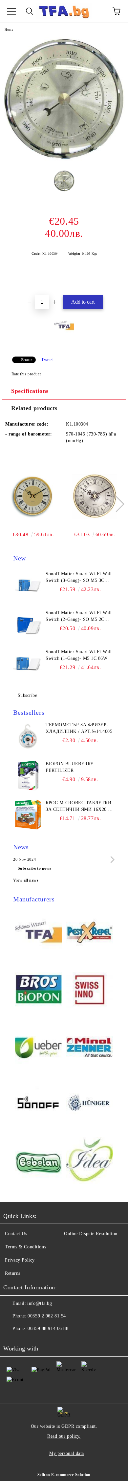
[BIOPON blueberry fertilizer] (28, 775)
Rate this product (26, 374)
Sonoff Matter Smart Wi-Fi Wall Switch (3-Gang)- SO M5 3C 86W (79, 577)
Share (26, 360)
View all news (25, 880)
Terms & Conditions (25, 1246)
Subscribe (27, 695)
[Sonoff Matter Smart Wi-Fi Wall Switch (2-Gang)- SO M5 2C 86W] (28, 624)
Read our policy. (64, 1436)
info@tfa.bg (39, 1303)
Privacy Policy (20, 1260)
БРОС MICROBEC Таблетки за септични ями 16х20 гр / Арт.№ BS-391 (80, 806)
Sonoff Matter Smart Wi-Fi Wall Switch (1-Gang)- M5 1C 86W (79, 655)
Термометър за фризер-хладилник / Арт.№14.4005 (79, 728)
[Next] (116, 504)
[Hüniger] (89, 1104)
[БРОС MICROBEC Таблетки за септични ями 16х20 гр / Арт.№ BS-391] (28, 814)
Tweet (47, 359)
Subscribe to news (35, 868)
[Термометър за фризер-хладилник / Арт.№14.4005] (28, 736)
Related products (34, 408)
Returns (12, 1273)
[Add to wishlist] (116, 284)
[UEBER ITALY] (38, 1047)
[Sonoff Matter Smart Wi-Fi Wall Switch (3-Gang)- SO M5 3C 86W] (28, 585)
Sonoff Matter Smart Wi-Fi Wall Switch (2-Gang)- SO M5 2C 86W (79, 616)
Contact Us (16, 1233)
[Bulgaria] (89, 933)
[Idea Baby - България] (89, 1161)
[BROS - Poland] (38, 990)
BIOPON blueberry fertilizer (70, 767)
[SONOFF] (38, 1104)
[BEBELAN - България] (38, 1161)
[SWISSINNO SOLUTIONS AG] (89, 990)
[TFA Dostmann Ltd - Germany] (38, 933)
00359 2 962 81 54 (47, 1315)
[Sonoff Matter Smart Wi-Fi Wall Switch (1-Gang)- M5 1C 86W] (28, 663)
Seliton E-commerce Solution (64, 1474)
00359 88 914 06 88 (48, 1328)
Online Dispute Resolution (90, 1233)
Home (9, 29)
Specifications (30, 391)
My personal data (66, 1453)
